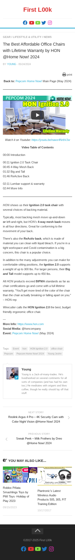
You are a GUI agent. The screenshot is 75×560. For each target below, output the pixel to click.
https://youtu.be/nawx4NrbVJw (51, 139)
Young (11, 64)
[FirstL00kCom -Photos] (25, 22)
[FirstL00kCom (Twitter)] (43, 22)
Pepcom (8, 353)
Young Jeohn (55, 353)
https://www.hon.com (31, 324)
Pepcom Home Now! (29, 81)
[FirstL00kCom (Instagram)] (50, 22)
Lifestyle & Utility (27, 36)
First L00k (37, 9)
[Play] (37, 115)
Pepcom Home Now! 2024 (30, 353)
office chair (56, 348)
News (48, 36)
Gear (7, 36)
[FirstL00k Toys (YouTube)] (37, 22)
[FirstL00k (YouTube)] (31, 22)
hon (24, 348)
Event (16, 348)
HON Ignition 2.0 (39, 348)
